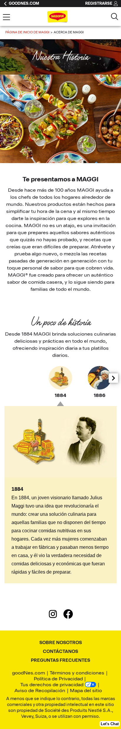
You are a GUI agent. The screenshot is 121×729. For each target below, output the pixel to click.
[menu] (6, 17)
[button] (113, 378)
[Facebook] (68, 615)
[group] (60, 382)
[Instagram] (55, 615)
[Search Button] (114, 16)
